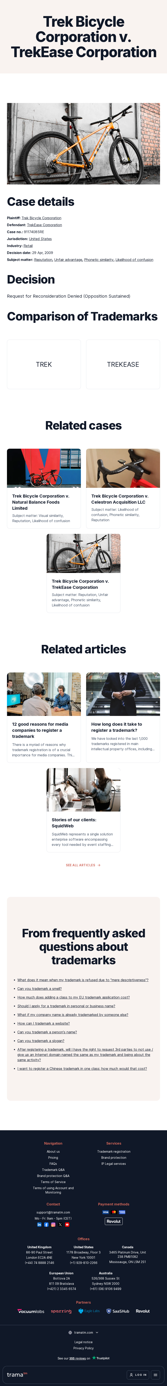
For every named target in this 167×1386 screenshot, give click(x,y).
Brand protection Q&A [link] (53, 1176)
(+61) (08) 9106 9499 (105, 1289)
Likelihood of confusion (134, 259)
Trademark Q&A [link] (53, 1170)
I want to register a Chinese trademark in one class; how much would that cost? (82, 1068)
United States (40, 239)
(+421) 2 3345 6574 (61, 1289)
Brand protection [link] (113, 1157)
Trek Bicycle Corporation (41, 218)
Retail (28, 246)
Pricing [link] (53, 1157)
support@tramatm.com (53, 1212)
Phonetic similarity (99, 259)
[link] (44, 717)
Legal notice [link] (84, 1342)
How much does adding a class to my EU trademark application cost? (73, 997)
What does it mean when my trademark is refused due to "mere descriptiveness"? (83, 980)
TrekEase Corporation (44, 225)
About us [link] (53, 1151)
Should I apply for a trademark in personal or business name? (66, 1006)
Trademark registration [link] (113, 1151)
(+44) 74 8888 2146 (39, 1263)
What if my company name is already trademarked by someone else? (72, 1015)
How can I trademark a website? (43, 1023)
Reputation (43, 259)
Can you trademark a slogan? (40, 1041)
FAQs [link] (53, 1163)
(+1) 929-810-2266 (83, 1263)
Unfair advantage (68, 259)
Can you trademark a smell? (39, 988)
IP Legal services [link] (114, 1163)
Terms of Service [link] (53, 1182)
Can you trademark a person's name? (47, 1032)
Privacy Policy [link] (83, 1348)
